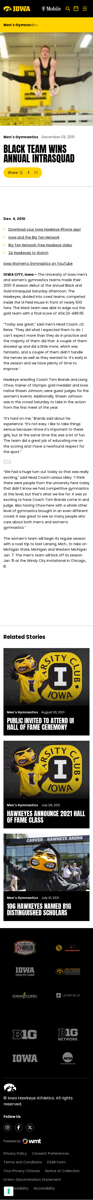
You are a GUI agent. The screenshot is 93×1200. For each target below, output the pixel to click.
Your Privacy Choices (21, 1170)
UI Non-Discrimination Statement (32, 1179)
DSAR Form (56, 1162)
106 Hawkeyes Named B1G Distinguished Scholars (39, 909)
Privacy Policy (15, 1153)
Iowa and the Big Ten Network (34, 237)
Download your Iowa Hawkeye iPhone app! (44, 229)
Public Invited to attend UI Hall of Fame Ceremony (40, 724)
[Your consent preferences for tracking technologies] (8, 1191)
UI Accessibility (16, 1188)
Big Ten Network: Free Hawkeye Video (40, 245)
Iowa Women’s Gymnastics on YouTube (38, 263)
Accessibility (44, 1188)
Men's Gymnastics (20, 136)
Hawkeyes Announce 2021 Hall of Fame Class (46, 816)
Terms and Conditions (22, 1162)
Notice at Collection (62, 1170)
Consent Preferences (50, 1153)
